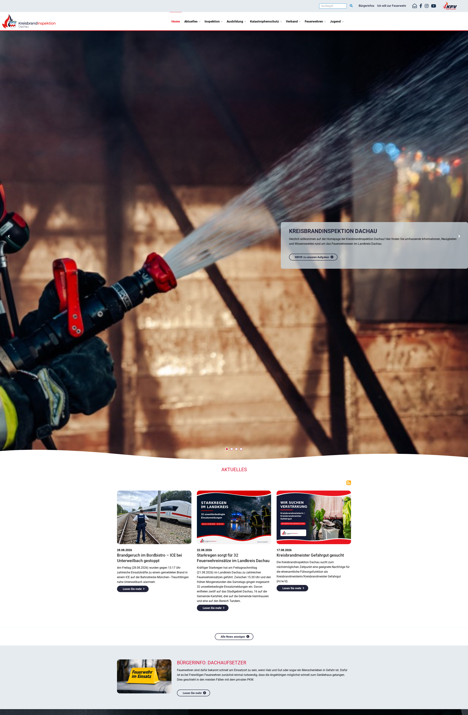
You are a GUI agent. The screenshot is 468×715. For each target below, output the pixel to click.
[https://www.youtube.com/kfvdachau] (433, 6)
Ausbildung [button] (235, 21)
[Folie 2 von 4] (231, 449)
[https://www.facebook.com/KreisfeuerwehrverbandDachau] (420, 6)
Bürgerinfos (366, 5)
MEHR (299, 256)
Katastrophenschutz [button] (264, 21)
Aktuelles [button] (191, 21)
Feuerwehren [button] (314, 21)
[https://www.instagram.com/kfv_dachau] (426, 6)
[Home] (29, 21)
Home (175, 21)
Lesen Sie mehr (132, 589)
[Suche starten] (351, 5)
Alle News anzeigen (233, 636)
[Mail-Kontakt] (414, 6)
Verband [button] (292, 21)
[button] (9, 236)
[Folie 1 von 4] (226, 449)
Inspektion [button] (212, 21)
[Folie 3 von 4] (236, 449)
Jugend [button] (335, 21)
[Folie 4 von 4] (241, 449)
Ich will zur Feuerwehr (391, 5)
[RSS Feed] (348, 482)
